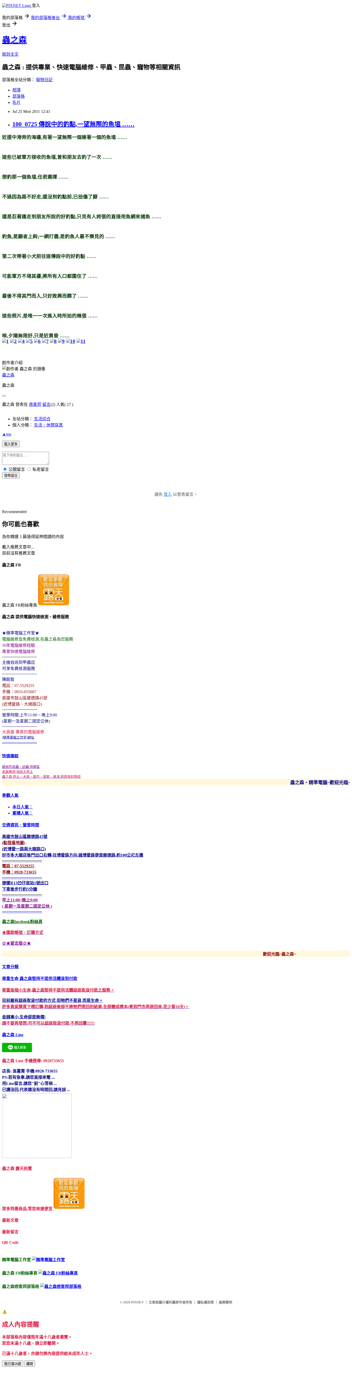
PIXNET (137, 1302)
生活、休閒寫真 (48, 425)
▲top (6, 434)
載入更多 (11, 444)
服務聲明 (225, 1302)
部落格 (18, 96)
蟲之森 (14, 40)
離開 (29, 1364)
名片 (16, 102)
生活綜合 (42, 419)
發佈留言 (11, 475)
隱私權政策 (205, 1302)
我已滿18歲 (12, 1364)
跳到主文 (10, 54)
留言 (46, 404)
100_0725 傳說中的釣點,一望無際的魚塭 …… (73, 124)
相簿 (16, 90)
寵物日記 (44, 80)
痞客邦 (35, 404)
